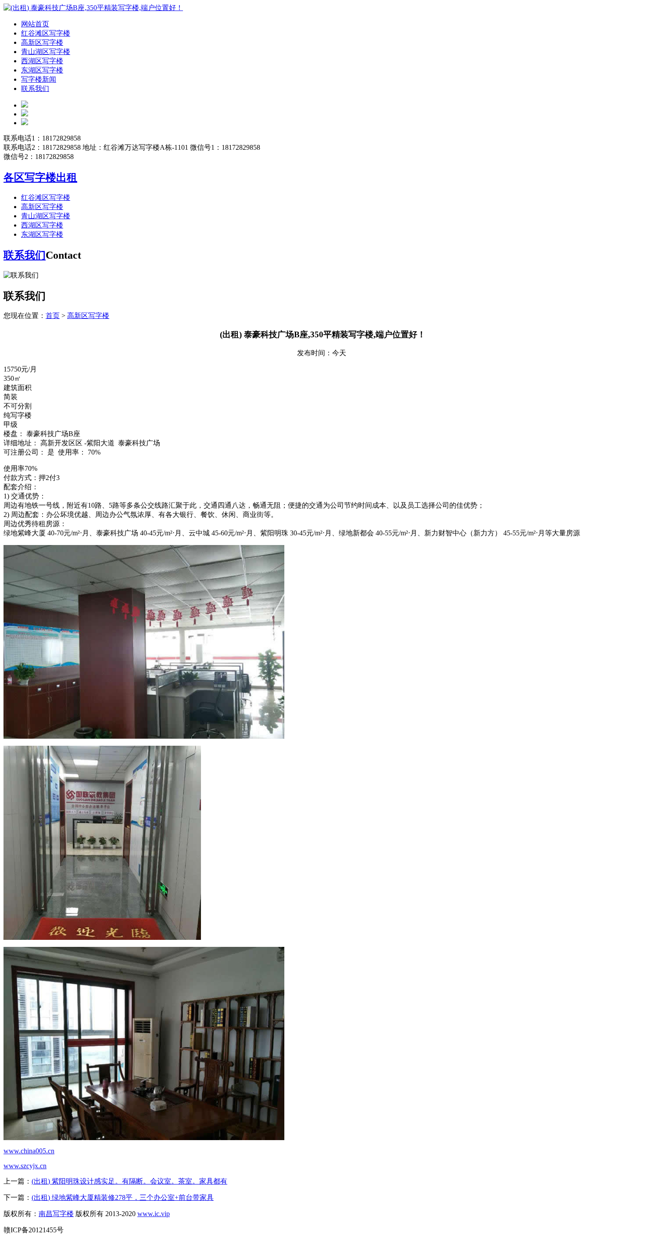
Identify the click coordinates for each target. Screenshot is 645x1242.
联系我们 (35, 88)
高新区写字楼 (42, 42)
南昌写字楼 (56, 1213)
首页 (53, 315)
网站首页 (35, 24)
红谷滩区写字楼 (45, 33)
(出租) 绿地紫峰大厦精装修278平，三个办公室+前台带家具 (123, 1197)
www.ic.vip (153, 1213)
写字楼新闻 (38, 79)
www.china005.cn (29, 1151)
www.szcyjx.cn (25, 1166)
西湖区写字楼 (42, 61)
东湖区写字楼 (42, 70)
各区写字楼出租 (40, 177)
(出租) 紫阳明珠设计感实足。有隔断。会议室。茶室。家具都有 (129, 1181)
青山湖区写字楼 (45, 51)
